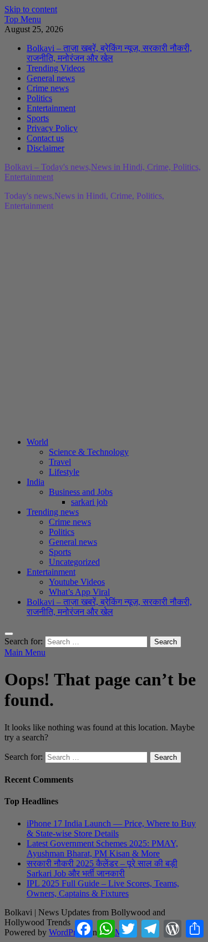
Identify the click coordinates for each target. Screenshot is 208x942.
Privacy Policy (52, 128)
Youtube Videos (77, 582)
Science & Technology (89, 452)
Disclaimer (45, 148)
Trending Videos (56, 68)
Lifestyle (64, 472)
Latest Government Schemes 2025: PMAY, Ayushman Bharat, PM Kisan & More (102, 848)
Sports (38, 118)
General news (51, 78)
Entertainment (51, 108)
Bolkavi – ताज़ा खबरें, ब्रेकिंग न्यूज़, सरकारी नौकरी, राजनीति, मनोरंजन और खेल (109, 53)
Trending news (53, 512)
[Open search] (8, 633)
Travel (60, 462)
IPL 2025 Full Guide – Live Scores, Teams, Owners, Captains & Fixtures (103, 888)
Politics (39, 98)
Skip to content (30, 9)
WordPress (68, 932)
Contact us (45, 138)
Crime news (48, 88)
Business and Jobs (81, 492)
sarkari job (89, 502)
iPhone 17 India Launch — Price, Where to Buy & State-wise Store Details (111, 828)
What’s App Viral (79, 592)
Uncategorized (74, 562)
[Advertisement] (104, 324)
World (37, 442)
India (35, 482)
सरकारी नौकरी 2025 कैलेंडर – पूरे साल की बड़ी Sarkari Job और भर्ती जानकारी (102, 868)
